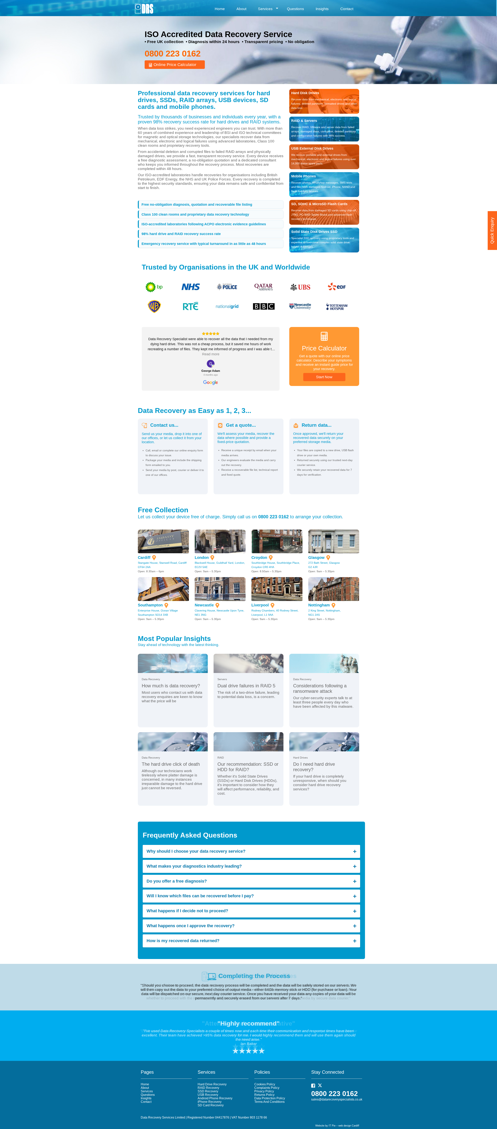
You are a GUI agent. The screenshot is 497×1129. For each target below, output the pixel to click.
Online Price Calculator (174, 64)
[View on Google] (211, 364)
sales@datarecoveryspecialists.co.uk (336, 1099)
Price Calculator (324, 348)
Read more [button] (210, 354)
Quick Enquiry (492, 230)
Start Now (324, 377)
